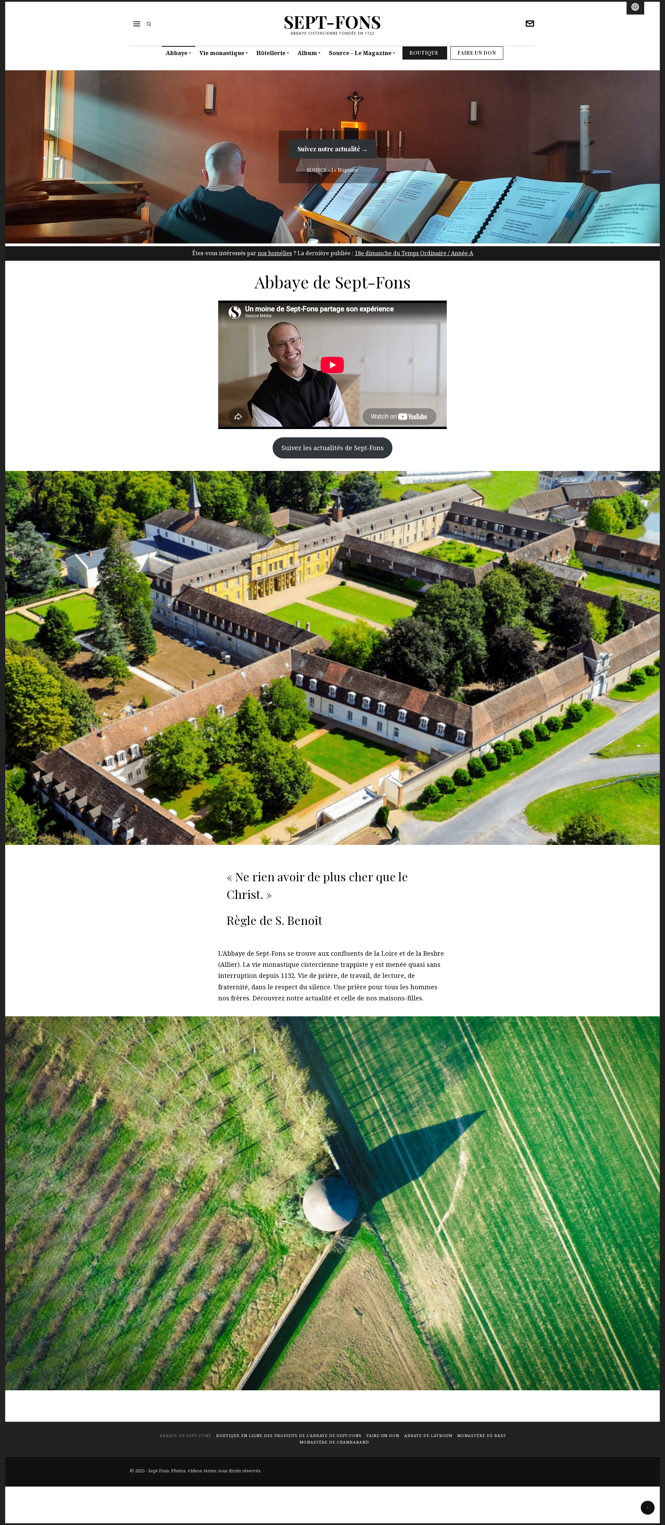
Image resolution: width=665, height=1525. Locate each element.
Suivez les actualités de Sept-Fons (333, 448)
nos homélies (275, 253)
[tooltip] (530, 24)
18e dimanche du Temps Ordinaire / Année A (414, 253)
